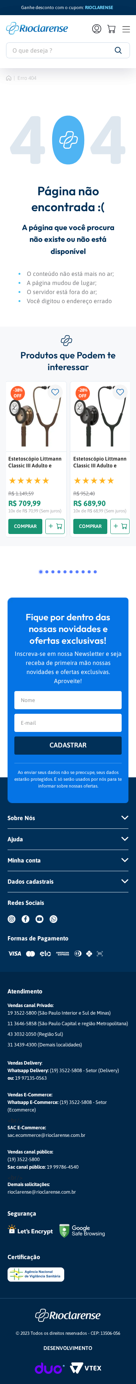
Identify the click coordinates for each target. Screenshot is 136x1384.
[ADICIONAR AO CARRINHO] (55, 526)
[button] (40, 571)
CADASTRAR (68, 745)
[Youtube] (42, 924)
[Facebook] (29, 924)
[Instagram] (15, 924)
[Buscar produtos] (118, 50)
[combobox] (68, 50)
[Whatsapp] (56, 924)
